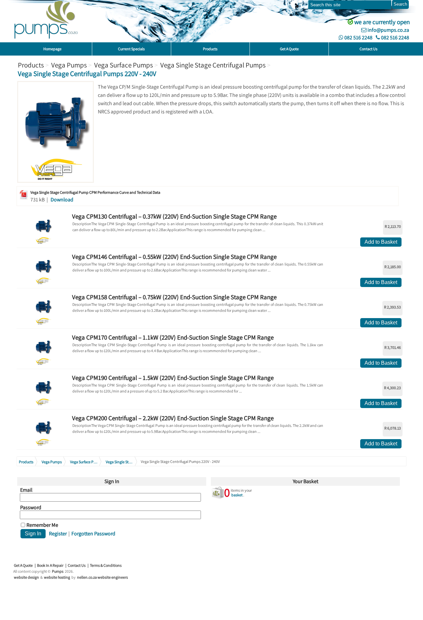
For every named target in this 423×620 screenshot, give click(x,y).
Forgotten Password (93, 533)
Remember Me (42, 525)
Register (58, 533)
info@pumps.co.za (387, 29)
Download (62, 199)
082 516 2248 (357, 37)
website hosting (57, 577)
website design (26, 577)
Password (30, 507)
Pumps (57, 571)
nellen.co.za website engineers (102, 577)
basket (237, 494)
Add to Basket (381, 242)
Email (26, 490)
